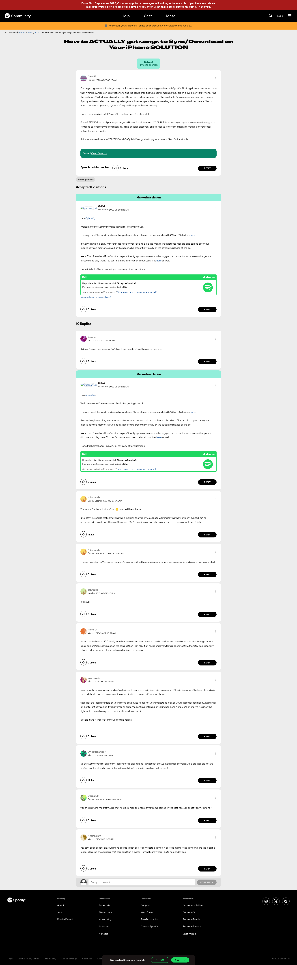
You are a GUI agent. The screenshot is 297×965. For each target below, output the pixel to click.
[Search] (270, 16)
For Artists (104, 905)
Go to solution (149, 64)
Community (21, 15)
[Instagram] (266, 901)
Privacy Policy (50, 958)
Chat (148, 15)
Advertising (105, 919)
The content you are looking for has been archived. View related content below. (149, 25)
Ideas (170, 15)
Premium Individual (193, 905)
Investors (104, 926)
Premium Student (192, 926)
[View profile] (83, 78)
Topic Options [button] (84, 179)
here (192, 235)
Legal (10, 958)
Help (126, 15)
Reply (207, 168)
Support (145, 905)
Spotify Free (189, 933)
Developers (105, 912)
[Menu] (289, 16)
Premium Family (191, 919)
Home (22, 32)
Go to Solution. (99, 153)
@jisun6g (90, 218)
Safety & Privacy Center (28, 958)
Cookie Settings (69, 958)
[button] (215, 78)
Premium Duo (190, 912)
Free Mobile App (150, 919)
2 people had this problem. (95, 167)
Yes (177, 959)
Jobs (59, 912)
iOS (37, 32)
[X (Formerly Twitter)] (276, 901)
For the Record (65, 919)
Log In (280, 15)
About (60, 905)
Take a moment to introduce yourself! (137, 292)
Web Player (147, 912)
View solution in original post (95, 297)
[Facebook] (286, 901)
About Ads (87, 958)
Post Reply (206, 882)
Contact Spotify (149, 926)
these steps (168, 6)
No (162, 959)
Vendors (103, 933)
